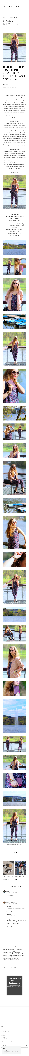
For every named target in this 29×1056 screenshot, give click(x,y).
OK (11, 1052)
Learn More (6, 1052)
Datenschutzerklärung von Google (11, 959)
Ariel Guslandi (10, 902)
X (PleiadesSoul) (6, 1041)
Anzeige (5, 85)
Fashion (10, 85)
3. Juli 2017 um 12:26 (12, 915)
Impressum (4, 1030)
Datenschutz (5, 1028)
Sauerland (15, 85)
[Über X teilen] (14, 853)
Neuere (6, 967)
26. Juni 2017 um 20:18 (13, 892)
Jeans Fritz (8, 127)
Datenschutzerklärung (8, 958)
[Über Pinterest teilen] (16, 853)
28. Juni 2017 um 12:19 (13, 903)
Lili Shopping (15, 151)
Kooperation (5, 1038)
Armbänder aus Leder (14, 168)
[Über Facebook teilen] (12, 853)
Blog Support (5, 1031)
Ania (8, 891)
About (3, 1037)
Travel (20, 85)
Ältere (13, 967)
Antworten (10, 898)
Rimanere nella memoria (11, 21)
